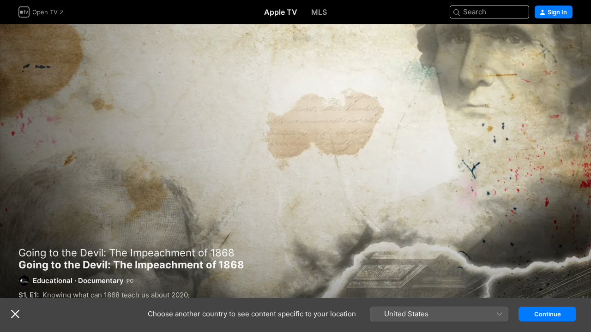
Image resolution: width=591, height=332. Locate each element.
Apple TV (280, 12)
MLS (319, 12)
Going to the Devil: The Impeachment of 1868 (126, 253)
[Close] (15, 314)
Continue (547, 314)
